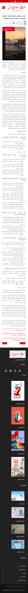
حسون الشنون (20, 521)
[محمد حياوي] (17, 466)
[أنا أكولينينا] (17, 415)
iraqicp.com (23, 588)
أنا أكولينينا (21, 427)
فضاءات (17, 23)
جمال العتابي (20, 453)
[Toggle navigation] (3, 7)
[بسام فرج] (17, 496)
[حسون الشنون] (17, 512)
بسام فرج (21, 503)
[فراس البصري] (17, 390)
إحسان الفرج (21, 552)
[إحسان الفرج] (17, 544)
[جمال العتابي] (17, 440)
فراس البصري (20, 403)
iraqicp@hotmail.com (20, 366)
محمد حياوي (21, 479)
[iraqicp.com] (15, 7)
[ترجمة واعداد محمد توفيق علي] (24, 21)
